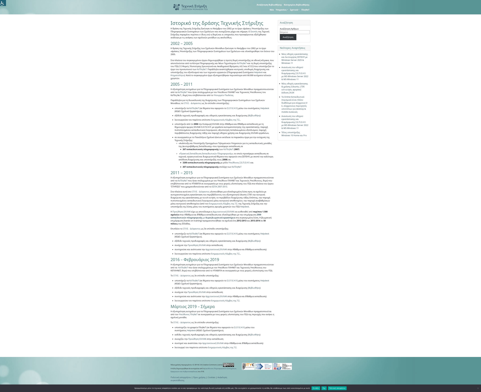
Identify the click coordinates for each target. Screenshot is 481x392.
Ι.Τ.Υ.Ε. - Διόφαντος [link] (192, 103)
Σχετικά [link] (294, 9)
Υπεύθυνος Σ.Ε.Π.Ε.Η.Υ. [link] (239, 162)
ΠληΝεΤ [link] (305, 9)
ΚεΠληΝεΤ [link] (242, 63)
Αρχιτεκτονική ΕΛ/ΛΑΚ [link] (223, 211)
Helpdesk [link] (258, 72)
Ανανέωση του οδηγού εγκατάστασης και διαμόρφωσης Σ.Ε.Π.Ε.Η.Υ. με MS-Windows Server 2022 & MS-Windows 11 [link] (294, 73)
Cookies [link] (211, 377)
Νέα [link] (272, 9)
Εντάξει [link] (316, 388)
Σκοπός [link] (254, 31)
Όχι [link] (324, 388)
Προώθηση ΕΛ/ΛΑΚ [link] (182, 211)
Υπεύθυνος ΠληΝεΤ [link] (188, 314)
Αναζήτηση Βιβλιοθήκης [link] (269, 4)
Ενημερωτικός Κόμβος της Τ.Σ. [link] (225, 119)
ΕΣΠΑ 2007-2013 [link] (219, 186)
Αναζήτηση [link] (288, 37)
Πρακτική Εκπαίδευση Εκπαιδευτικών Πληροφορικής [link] (206, 153)
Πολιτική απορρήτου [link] (181, 377)
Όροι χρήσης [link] (199, 377)
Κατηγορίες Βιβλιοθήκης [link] (296, 4)
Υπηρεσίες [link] (281, 9)
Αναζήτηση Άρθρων (289, 28)
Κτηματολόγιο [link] (177, 75)
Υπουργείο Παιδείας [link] (223, 95)
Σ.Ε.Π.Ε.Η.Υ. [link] (232, 108)
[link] (3, 3)
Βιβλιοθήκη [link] (254, 115)
